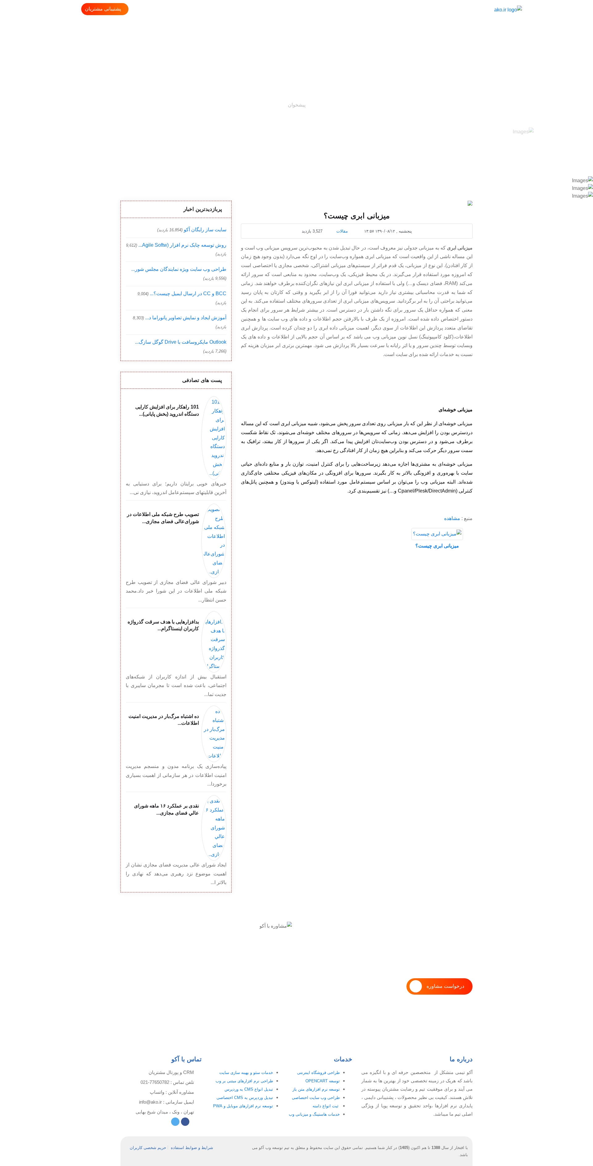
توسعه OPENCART (322, 1081)
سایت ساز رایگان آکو (205, 229)
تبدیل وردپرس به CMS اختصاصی (245, 1097)
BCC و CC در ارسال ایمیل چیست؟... (188, 293)
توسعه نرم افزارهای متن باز (316, 1089)
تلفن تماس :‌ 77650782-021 (167, 1082)
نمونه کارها (325, 9)
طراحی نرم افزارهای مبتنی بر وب (244, 1081)
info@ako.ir (150, 1102)
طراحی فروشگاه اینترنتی (318, 1072)
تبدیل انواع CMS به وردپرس (249, 1089)
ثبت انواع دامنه (326, 1106)
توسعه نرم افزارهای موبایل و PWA (243, 1106)
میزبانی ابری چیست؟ (437, 545)
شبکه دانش (295, 9)
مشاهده (452, 518)
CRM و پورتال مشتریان (171, 1072)
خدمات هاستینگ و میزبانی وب (314, 1114)
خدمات (376, 9)
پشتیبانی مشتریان (103, 8)
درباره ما (353, 9)
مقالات (342, 231)
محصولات (401, 9)
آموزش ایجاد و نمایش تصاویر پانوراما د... (185, 317)
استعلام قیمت (262, 9)
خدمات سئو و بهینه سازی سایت (246, 1072)
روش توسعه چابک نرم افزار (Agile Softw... (182, 245)
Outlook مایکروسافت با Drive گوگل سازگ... (180, 342)
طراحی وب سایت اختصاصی (316, 1097)
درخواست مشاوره (445, 986)
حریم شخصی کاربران (148, 1147)
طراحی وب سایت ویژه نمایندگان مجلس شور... (178, 269)
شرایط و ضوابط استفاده (192, 1147)
